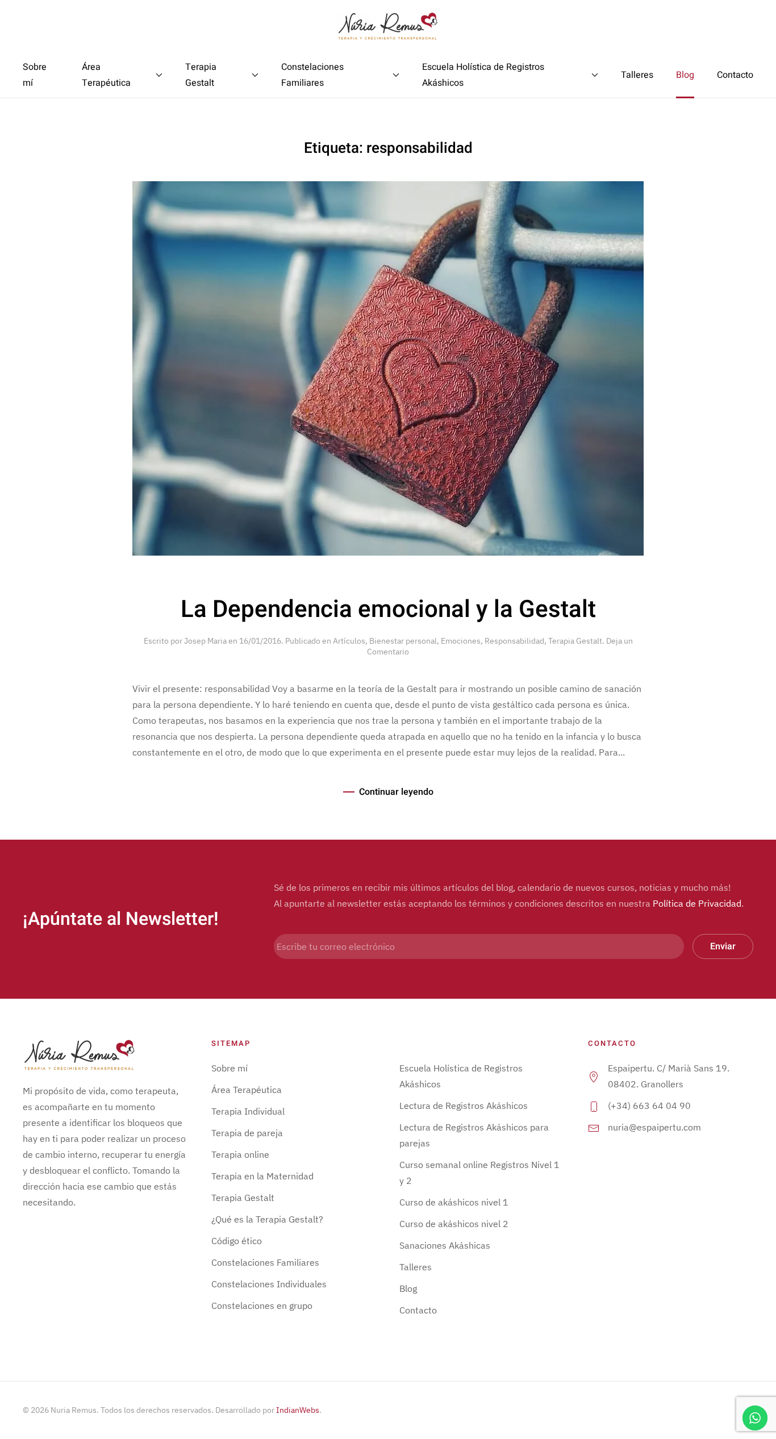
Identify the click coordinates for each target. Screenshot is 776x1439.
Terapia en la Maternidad (262, 1176)
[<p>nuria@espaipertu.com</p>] (593, 1127)
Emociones (461, 641)
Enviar (723, 946)
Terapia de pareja (247, 1132)
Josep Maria (205, 641)
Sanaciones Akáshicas (444, 1245)
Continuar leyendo (396, 792)
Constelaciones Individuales (269, 1284)
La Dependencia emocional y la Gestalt (388, 609)
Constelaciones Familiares (312, 75)
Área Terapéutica (106, 75)
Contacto (735, 75)
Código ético (236, 1240)
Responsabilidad (514, 641)
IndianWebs (297, 1410)
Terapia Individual (248, 1111)
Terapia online (240, 1154)
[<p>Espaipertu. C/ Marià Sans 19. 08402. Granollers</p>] (593, 1076)
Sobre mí (35, 75)
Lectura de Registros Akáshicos (463, 1105)
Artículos (349, 641)
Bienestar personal (403, 641)
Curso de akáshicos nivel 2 (453, 1223)
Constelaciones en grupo (261, 1305)
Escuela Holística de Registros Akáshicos (483, 75)
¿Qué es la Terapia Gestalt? (267, 1219)
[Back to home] (388, 26)
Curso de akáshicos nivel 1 (453, 1202)
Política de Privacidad (697, 903)
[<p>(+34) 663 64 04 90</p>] (593, 1105)
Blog (685, 75)
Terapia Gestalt (200, 75)
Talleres (637, 75)
